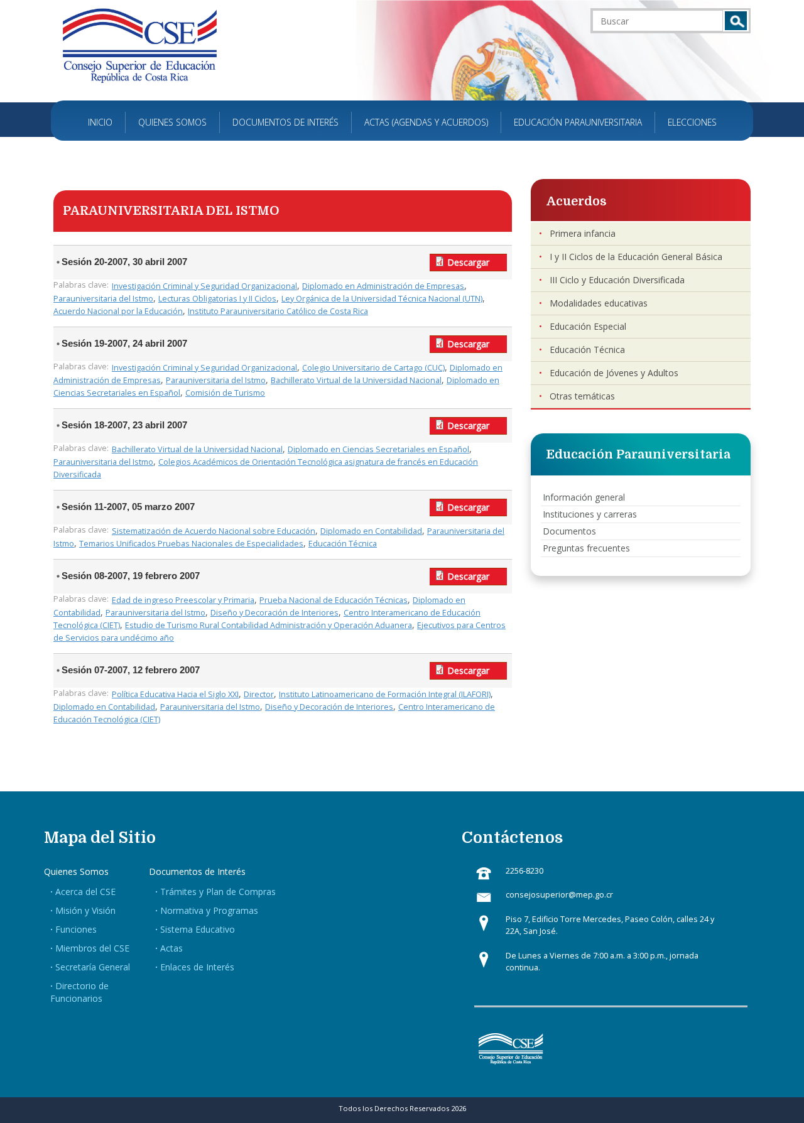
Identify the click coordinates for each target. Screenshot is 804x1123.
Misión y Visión (85, 910)
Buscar (736, 20)
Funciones (76, 929)
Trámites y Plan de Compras (218, 892)
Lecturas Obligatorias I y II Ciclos (217, 298)
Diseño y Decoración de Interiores (274, 612)
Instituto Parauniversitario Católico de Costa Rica (278, 311)
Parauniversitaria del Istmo (103, 298)
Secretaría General (92, 967)
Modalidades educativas (599, 303)
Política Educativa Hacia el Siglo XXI (175, 694)
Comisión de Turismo (225, 393)
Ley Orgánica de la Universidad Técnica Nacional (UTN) (381, 298)
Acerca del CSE (85, 892)
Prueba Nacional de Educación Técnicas (333, 600)
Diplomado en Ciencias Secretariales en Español (378, 449)
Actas (171, 948)
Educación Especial (588, 326)
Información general (584, 497)
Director (259, 694)
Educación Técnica (342, 543)
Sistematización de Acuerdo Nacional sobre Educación (213, 531)
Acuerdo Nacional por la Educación (118, 311)
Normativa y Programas (209, 910)
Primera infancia (583, 233)
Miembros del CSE (92, 948)
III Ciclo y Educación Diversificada (617, 280)
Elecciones (692, 122)
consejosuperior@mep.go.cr (559, 894)
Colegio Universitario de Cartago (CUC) (373, 367)
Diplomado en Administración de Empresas (383, 286)
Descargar (468, 262)
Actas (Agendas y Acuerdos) (426, 122)
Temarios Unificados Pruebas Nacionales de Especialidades (191, 543)
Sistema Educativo (197, 929)
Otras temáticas (582, 396)
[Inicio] (140, 45)
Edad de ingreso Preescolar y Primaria (183, 600)
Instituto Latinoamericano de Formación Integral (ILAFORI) (385, 694)
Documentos (569, 531)
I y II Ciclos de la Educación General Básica (636, 257)
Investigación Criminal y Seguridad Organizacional (204, 286)
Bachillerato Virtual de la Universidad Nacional (356, 380)
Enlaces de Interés (197, 967)
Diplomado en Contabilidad (371, 531)
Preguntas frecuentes (586, 548)
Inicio (100, 122)
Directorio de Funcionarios (79, 992)
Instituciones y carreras (590, 514)
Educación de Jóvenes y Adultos (614, 373)
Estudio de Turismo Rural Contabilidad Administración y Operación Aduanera (268, 625)
